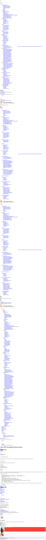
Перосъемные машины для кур (7, 15)
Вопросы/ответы (24, 46)
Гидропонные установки (6, 46)
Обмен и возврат (34, 46)
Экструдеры (4, 23)
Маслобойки (4, 86)
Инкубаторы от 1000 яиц (6, 7)
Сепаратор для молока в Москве (7, 65)
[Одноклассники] (4, 449)
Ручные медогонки (5, 78)
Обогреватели (5, 37)
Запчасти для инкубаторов (5, 40)
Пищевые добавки (5, 36)
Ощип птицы (3, 10)
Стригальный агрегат (6, 76)
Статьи (27, 46)
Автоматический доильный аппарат (7, 50)
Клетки (3, 24)
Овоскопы (4, 44)
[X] (1, 449)
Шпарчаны (4, 12)
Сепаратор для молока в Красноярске (7, 64)
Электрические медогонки (6, 77)
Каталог (1, 3)
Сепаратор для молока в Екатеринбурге (8, 63)
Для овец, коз (5, 70)
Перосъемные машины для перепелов (8, 14)
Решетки (4, 41)
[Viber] (2, 449)
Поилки (6, 348)
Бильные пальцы (5, 13)
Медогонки (3, 186)
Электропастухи (4, 177)
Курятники (4, 30)
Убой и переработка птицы (5, 68)
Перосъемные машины (6, 11)
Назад (4, 310)
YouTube (3, 95)
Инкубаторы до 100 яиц (6, 5)
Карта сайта (1, 513)
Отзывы (38, 46)
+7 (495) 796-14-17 (3, 91)
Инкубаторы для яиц (4, 110)
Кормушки (3, 34)
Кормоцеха (4, 22)
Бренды (4, 8)
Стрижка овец (5, 73)
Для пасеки (4, 71)
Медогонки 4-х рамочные (6, 79)
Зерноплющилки (5, 20)
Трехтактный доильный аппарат (7, 56)
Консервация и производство (5, 195)
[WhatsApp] (3, 449)
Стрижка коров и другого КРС (7, 75)
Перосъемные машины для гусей (7, 17)
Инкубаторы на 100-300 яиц (6, 6)
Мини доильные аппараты (6, 52)
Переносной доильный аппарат (7, 54)
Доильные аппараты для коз (6, 58)
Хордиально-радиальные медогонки (7, 82)
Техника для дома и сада (5, 45)
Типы (4, 9)
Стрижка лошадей (5, 74)
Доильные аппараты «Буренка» (7, 59)
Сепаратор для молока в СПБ (6, 67)
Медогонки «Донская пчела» (6, 83)
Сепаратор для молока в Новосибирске (8, 66)
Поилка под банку (5, 33)
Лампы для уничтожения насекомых (7, 47)
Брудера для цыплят (5, 26)
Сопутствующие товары (5, 35)
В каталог (1, 522)
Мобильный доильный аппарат (7, 55)
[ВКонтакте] (0, 449)
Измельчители (3, 18)
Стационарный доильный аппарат (7, 53)
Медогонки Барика (5, 84)
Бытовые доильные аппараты (6, 51)
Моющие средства (5, 38)
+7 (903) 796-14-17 (5, 100)
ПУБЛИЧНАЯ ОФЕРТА (3, 510)
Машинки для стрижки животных (6, 72)
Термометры (4, 42)
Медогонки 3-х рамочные (6, 80)
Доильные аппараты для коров (7, 57)
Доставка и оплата (30, 46)
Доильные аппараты (4, 48)
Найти (1, 514)
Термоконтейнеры (5, 85)
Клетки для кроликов (5, 27)
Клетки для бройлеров (6, 28)
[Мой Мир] (5, 449)
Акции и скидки (19, 46)
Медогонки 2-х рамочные (6, 81)
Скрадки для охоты (5, 39)
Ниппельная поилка (5, 32)
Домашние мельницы (6, 21)
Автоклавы (4, 87)
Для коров (4, 69)
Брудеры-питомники (5, 29)
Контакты (40, 46)
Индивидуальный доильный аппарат (7, 49)
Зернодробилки (5, 19)
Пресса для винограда (6, 88)
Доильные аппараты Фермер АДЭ (7, 60)
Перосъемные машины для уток (7, 16)
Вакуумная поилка (5, 31)
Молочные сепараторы (4, 62)
